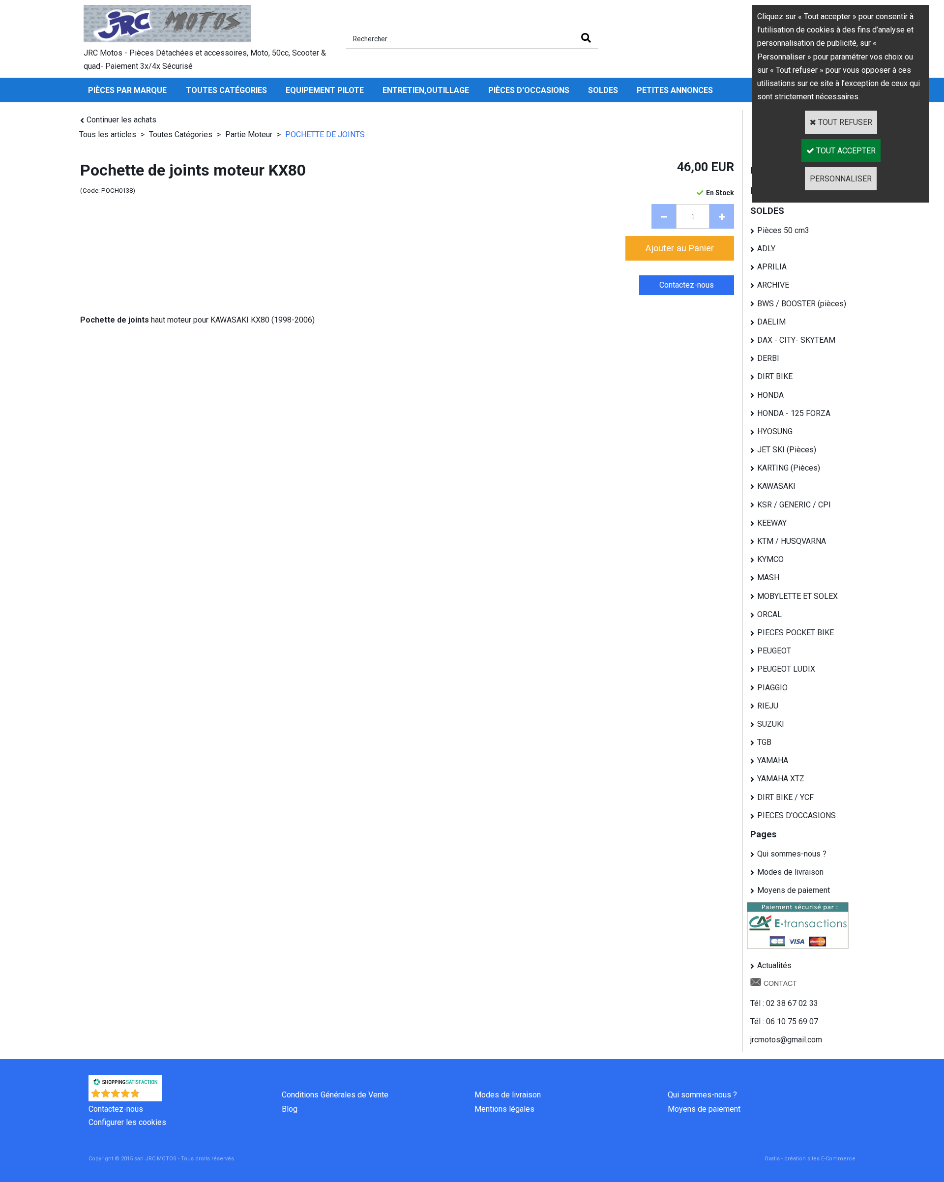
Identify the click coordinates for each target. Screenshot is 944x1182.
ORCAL (769, 614)
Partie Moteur (248, 134)
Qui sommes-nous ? (791, 853)
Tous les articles (107, 134)
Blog (289, 1109)
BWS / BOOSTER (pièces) (801, 303)
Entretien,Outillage (426, 90)
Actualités (774, 965)
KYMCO (770, 559)
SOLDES (603, 90)
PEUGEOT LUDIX (786, 669)
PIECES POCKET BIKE (795, 632)
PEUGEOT (774, 650)
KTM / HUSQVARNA (791, 541)
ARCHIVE (773, 285)
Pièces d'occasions (528, 90)
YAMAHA (772, 760)
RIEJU (767, 705)
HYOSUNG (775, 431)
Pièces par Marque (127, 90)
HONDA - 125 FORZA (793, 413)
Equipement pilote (325, 90)
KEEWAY (772, 523)
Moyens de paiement (793, 890)
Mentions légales (504, 1109)
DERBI (768, 358)
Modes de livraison (790, 872)
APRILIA (772, 266)
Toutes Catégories (226, 90)
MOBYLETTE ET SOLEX (797, 596)
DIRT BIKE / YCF (785, 797)
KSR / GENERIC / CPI (794, 504)
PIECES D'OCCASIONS (796, 815)
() (151, 1096)
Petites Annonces (675, 90)
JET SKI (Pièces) (786, 449)
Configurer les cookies (127, 1122)
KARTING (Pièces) (788, 468)
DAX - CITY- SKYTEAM (796, 340)
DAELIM (771, 321)
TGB (764, 742)
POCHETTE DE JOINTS (325, 134)
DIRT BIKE (775, 376)
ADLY (766, 248)
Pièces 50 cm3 (783, 230)
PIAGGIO (772, 687)
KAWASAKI (776, 486)
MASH (768, 577)
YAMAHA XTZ (780, 778)
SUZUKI (770, 724)
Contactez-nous (115, 1109)
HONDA (770, 395)
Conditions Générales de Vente (335, 1094)
